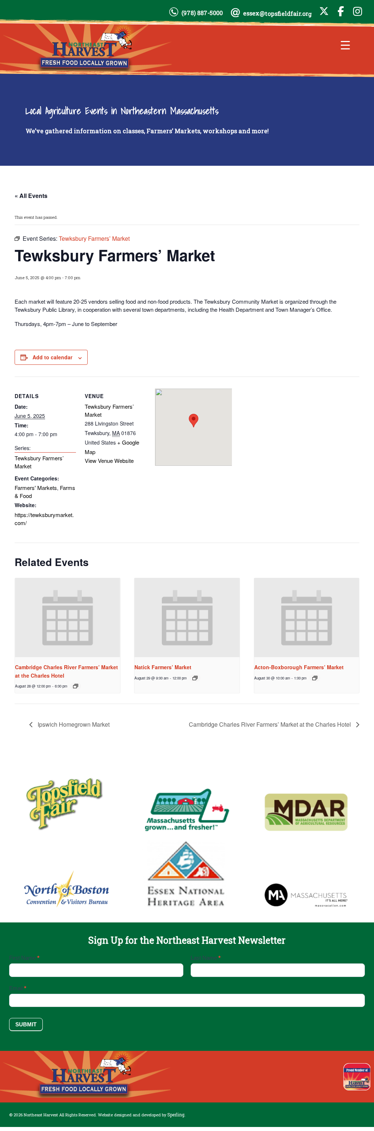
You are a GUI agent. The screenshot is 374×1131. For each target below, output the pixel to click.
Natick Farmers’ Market (162, 667)
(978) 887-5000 (202, 13)
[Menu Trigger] (345, 45)
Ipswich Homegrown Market (73, 724)
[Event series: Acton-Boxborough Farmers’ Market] (314, 678)
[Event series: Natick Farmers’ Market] (195, 678)
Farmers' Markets (36, 487)
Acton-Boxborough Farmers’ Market (299, 667)
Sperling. (176, 1114)
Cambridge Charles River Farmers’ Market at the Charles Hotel (270, 724)
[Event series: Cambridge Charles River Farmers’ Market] (75, 686)
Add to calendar (52, 357)
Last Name (206, 958)
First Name (24, 958)
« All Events (31, 195)
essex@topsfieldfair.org (277, 13)
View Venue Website (109, 460)
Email (17, 988)
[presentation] (67, 617)
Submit (26, 1024)
